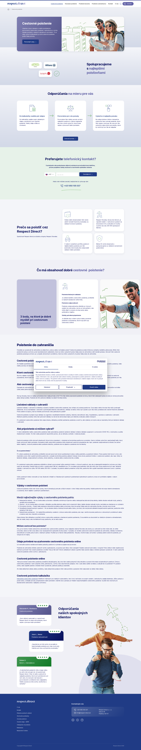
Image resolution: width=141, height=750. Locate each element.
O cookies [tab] (95, 367)
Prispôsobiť (69, 387)
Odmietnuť (47, 387)
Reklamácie (20, 727)
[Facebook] (72, 720)
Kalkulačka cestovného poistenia (27, 579)
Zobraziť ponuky (69, 138)
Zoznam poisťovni (22, 719)
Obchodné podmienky (23, 716)
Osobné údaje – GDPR (23, 722)
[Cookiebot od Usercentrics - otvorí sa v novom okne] (98, 361)
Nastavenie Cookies (22, 730)
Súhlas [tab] (46, 367)
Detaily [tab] (71, 367)
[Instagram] (77, 720)
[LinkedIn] (82, 720)
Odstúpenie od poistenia (23, 724)
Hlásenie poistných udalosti (24, 713)
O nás (18, 707)
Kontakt (19, 710)
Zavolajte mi (87, 174)
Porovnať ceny (29, 42)
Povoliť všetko (94, 387)
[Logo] (16, 3)
